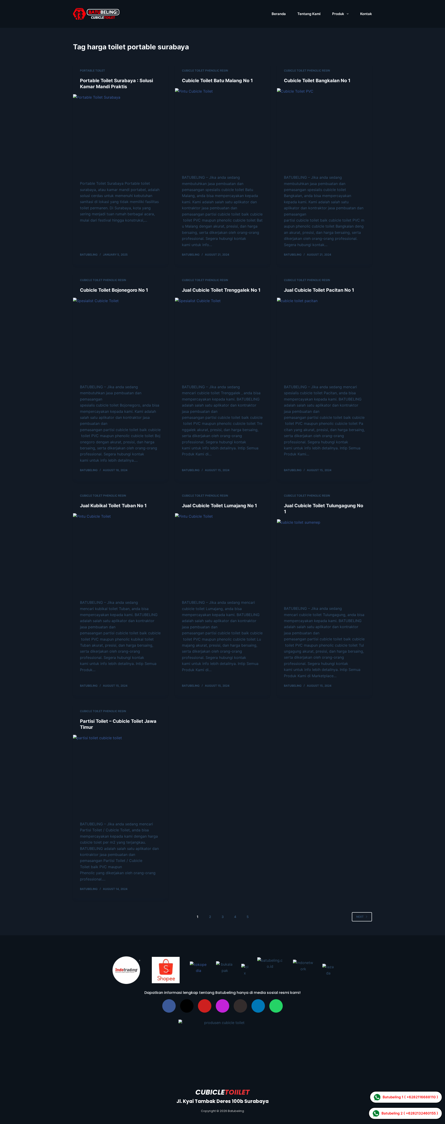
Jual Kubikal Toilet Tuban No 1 (113, 505)
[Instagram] (222, 1006)
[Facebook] (169, 1006)
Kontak (366, 14)
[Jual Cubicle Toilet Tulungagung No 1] (324, 560)
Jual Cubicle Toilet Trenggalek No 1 (221, 290)
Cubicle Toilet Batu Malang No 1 (217, 80)
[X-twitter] (187, 1006)
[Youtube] (204, 1006)
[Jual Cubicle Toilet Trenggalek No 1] (222, 338)
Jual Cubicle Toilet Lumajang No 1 (219, 505)
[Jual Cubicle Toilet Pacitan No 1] (324, 338)
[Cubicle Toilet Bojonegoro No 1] (120, 338)
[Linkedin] (258, 1006)
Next (360, 916)
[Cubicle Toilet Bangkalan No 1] (324, 129)
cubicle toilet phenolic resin (205, 70)
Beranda (279, 14)
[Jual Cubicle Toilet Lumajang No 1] (222, 554)
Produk (338, 14)
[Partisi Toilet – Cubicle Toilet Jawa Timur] (120, 776)
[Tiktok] (240, 1006)
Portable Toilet (92, 70)
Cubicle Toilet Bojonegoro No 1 (114, 290)
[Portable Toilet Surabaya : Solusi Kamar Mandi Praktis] (120, 135)
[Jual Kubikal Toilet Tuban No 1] (120, 554)
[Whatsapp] (276, 1006)
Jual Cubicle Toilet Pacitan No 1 (319, 290)
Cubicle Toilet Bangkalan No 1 (317, 80)
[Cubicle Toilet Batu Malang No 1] (222, 129)
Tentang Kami (309, 14)
